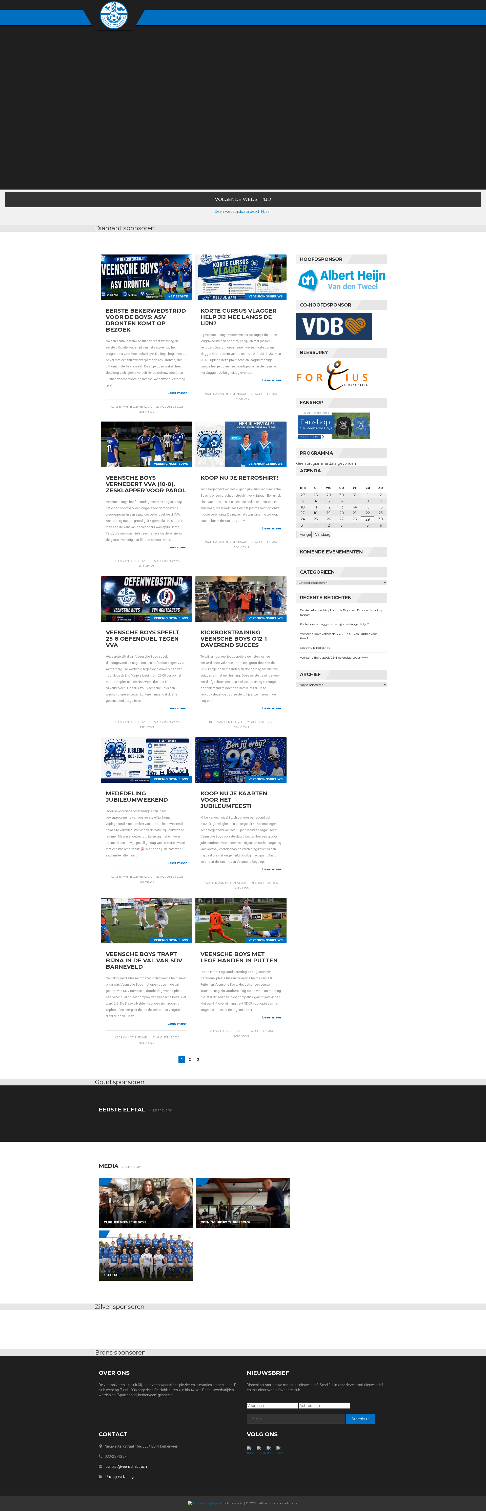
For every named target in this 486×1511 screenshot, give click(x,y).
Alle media (131, 1167)
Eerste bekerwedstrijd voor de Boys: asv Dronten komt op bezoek (146, 320)
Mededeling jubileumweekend (137, 796)
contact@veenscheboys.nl (127, 1466)
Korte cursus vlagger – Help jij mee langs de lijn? (240, 317)
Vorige (305, 534)
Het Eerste (178, 296)
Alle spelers (160, 1110)
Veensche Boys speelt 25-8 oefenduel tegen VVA (142, 638)
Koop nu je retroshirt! (239, 477)
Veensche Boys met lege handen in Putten (239, 957)
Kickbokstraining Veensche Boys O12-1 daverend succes (233, 638)
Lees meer (177, 392)
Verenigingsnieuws (266, 296)
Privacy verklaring (120, 1477)
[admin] (357, 5)
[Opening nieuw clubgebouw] (243, 1202)
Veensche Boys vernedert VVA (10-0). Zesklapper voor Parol (146, 484)
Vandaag (323, 534)
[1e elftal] (146, 1255)
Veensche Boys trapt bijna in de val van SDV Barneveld (144, 960)
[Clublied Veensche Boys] (146, 1202)
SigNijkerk (214, 1503)
